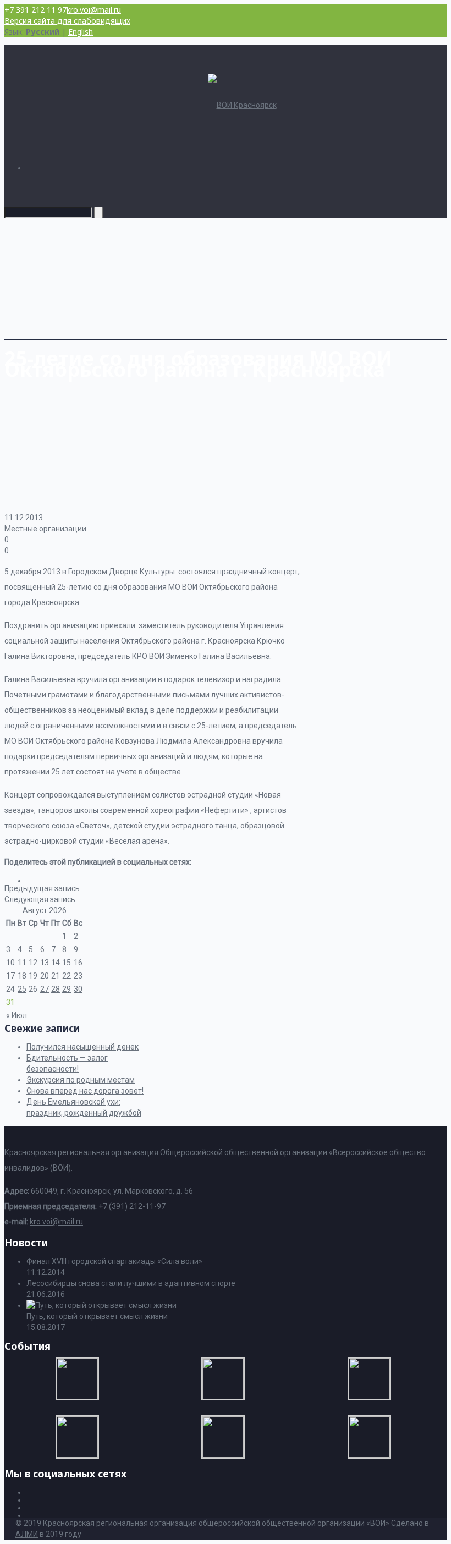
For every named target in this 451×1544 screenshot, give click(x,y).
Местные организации (45, 528)
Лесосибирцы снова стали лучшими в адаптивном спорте (130, 1283)
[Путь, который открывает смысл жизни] (101, 1305)
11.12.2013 (23, 517)
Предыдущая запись (42, 888)
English (80, 31)
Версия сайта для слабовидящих (67, 20)
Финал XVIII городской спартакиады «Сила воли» (114, 1261)
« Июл (16, 1015)
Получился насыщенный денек (82, 1046)
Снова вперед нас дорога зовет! (85, 1090)
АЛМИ (26, 1534)
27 (44, 989)
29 (66, 989)
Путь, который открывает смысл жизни (97, 1316)
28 (55, 989)
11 (22, 962)
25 (22, 989)
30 (78, 989)
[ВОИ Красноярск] (242, 105)
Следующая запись (39, 899)
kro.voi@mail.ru (94, 9)
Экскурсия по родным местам (80, 1079)
